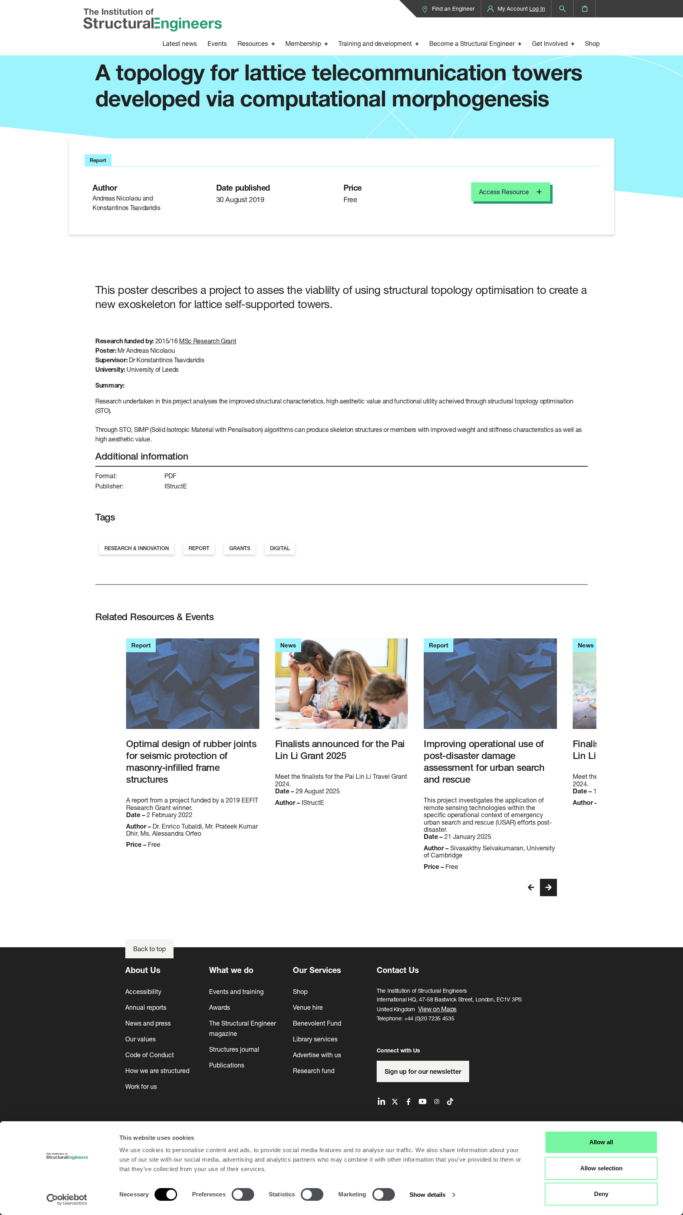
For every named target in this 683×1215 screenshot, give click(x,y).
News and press (148, 1023)
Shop (592, 43)
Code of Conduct (149, 1054)
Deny (601, 1193)
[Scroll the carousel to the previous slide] (531, 887)
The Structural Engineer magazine (242, 1028)
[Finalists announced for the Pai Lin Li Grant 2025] (341, 683)
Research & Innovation (136, 548)
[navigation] (540, 887)
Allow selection (601, 1168)
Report (199, 548)
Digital (280, 548)
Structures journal (234, 1049)
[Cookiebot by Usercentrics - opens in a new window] (67, 1200)
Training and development (375, 43)
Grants (239, 548)
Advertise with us (317, 1054)
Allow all (601, 1142)
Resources (253, 43)
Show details (427, 1194)
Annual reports (145, 1007)
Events (217, 43)
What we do (231, 970)
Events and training (236, 991)
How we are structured (157, 1070)
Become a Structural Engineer (472, 43)
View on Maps (437, 1008)
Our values (140, 1039)
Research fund (313, 1070)
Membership (303, 43)
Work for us (141, 1086)
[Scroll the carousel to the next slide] (548, 887)
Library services (315, 1039)
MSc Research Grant (207, 340)
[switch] (243, 1194)
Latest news (179, 43)
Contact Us (398, 970)
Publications (226, 1065)
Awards (219, 1007)
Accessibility (143, 991)
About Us (142, 970)
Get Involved (550, 43)
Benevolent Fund (317, 1023)
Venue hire (308, 1007)
